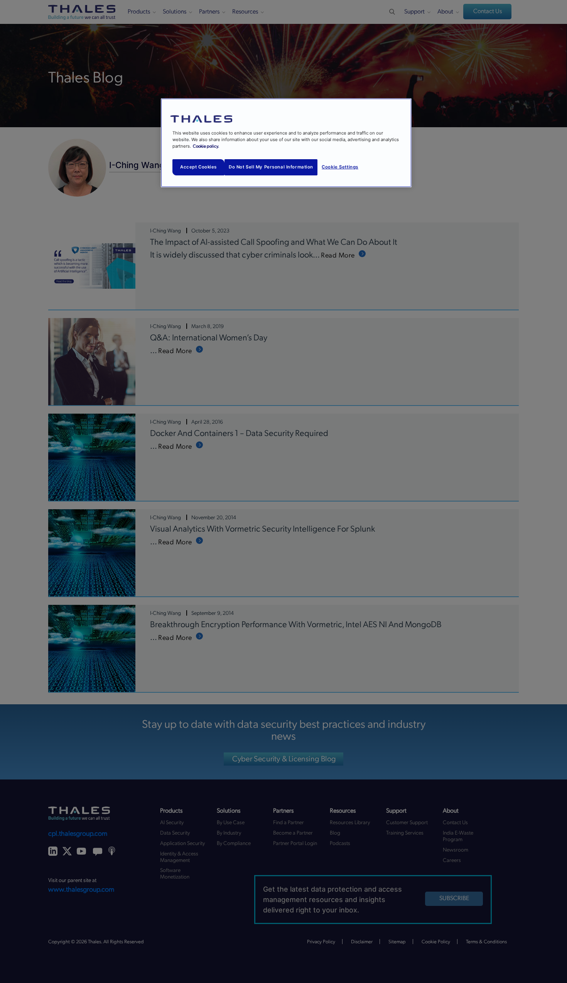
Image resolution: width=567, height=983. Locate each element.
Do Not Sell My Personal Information (271, 167)
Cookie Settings (340, 167)
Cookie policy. (206, 146)
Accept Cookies (198, 167)
